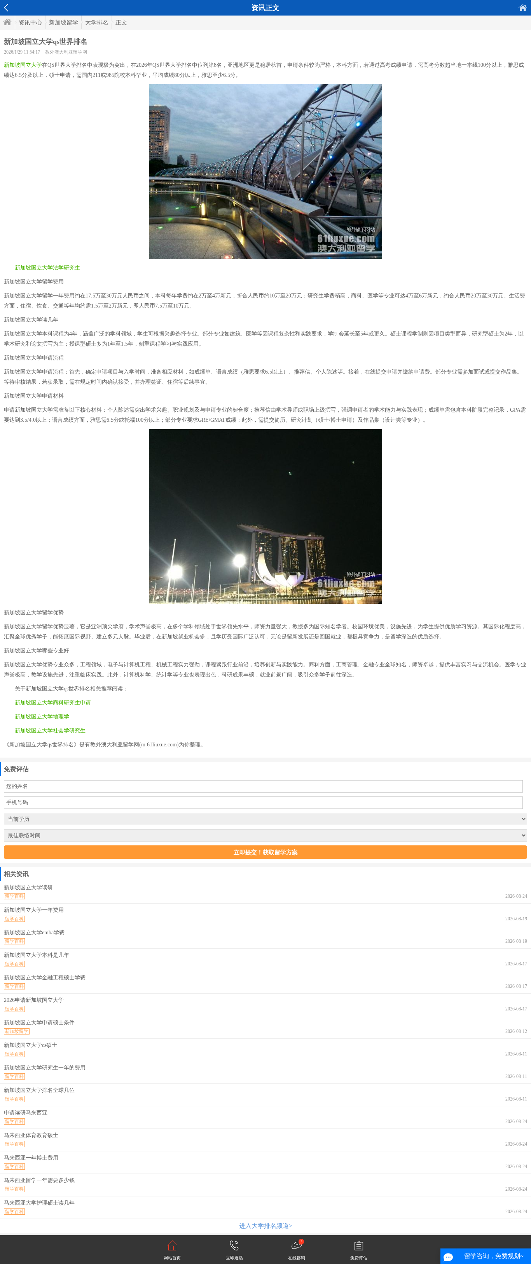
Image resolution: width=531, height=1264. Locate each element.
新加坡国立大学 (23, 65)
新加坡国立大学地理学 (42, 717)
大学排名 (96, 22)
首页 (523, 7)
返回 (6, 8)
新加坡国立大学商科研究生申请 (53, 703)
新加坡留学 (63, 22)
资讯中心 (30, 22)
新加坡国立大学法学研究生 (47, 268)
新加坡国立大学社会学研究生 (50, 731)
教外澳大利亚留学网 (66, 52)
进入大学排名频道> (265, 1225)
